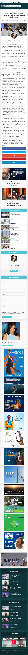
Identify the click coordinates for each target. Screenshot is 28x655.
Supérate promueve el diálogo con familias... (15, 240)
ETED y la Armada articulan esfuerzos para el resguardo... (16, 247)
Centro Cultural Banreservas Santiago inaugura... (15, 595)
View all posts (14, 270)
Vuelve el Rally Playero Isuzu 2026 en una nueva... (15, 589)
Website (4, 306)
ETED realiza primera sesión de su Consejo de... (15, 215)
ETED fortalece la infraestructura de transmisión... (14, 222)
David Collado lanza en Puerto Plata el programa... (14, 560)
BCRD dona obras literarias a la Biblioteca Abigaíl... (15, 583)
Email (3, 300)
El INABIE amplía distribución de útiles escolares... (14, 228)
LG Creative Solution (22, 650)
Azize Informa (9, 650)
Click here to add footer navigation (14, 652)
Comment (4, 281)
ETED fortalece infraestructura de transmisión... (14, 234)
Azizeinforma (23, 20)
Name (4, 294)
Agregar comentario (13, 20)
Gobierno (14, 11)
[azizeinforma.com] (14, 1)
